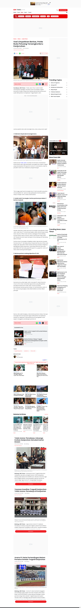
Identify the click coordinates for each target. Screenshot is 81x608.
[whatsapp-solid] (37, 84)
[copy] (46, 84)
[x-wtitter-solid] (43, 84)
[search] (57, 10)
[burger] (67, 12)
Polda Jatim (24, 162)
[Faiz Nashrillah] (14, 356)
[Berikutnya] (48, 414)
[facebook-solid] (40, 84)
